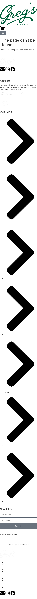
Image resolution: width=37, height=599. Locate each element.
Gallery (6, 571)
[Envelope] (2, 69)
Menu (6, 567)
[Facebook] (12, 69)
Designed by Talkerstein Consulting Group (15, 539)
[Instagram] (7, 69)
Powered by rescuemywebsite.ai (18, 544)
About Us (7, 565)
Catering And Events (11, 569)
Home (6, 562)
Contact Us (8, 574)
